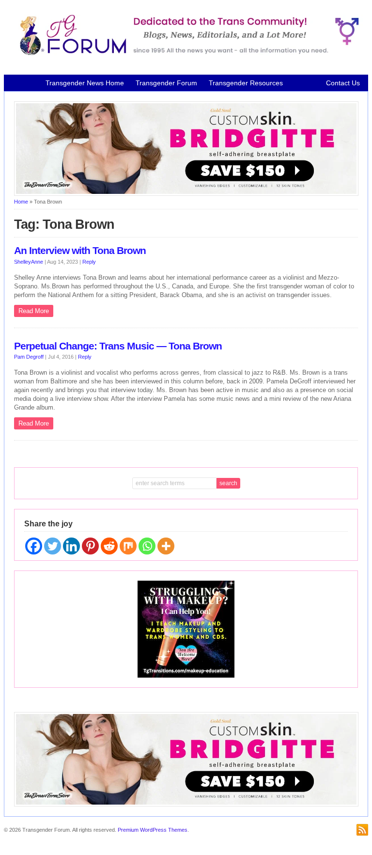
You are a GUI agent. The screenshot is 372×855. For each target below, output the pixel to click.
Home (21, 202)
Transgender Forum (166, 83)
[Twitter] (52, 546)
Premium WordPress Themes (152, 830)
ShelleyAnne (28, 262)
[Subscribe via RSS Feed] (362, 830)
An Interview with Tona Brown (80, 250)
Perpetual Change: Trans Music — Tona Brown (118, 346)
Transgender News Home (85, 83)
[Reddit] (109, 546)
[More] (165, 546)
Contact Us (343, 83)
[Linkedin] (71, 546)
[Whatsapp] (147, 546)
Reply (89, 262)
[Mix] (128, 546)
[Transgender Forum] (186, 53)
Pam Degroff (29, 357)
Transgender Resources (246, 83)
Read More (33, 311)
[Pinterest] (90, 546)
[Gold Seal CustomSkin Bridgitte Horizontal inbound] (186, 193)
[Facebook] (33, 546)
